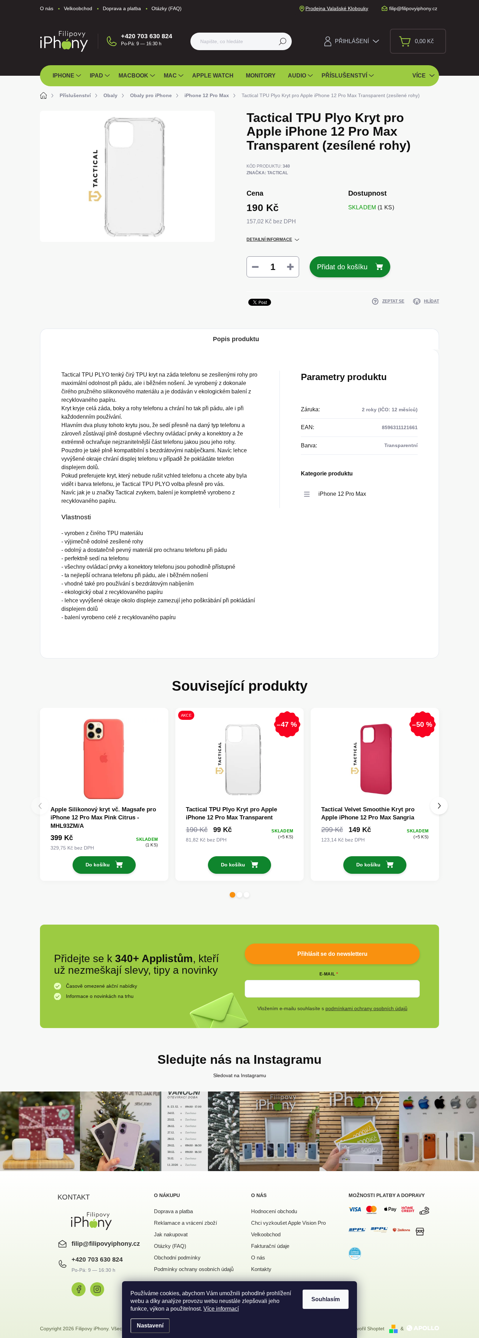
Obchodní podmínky (177, 1258)
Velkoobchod (78, 8)
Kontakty (261, 1269)
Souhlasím (325, 1299)
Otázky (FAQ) (166, 8)
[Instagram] (97, 1289)
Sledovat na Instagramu (239, 1075)
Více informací (221, 1309)
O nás (46, 8)
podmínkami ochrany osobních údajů (366, 1008)
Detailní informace (269, 239)
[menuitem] (68, 75)
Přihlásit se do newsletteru (332, 954)
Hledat (282, 41)
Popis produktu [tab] (236, 339)
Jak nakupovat (171, 1234)
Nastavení (150, 1326)
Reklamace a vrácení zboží (185, 1223)
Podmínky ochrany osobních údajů (194, 1269)
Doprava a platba (122, 8)
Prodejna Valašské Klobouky (336, 8)
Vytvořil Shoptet (367, 1328)
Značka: (267, 172)
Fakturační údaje (270, 1246)
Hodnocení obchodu (274, 1211)
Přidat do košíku (342, 267)
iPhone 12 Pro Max (342, 494)
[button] (232, 895)
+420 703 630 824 (146, 36)
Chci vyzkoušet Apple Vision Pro (288, 1223)
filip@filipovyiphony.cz (106, 1243)
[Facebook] (79, 1289)
